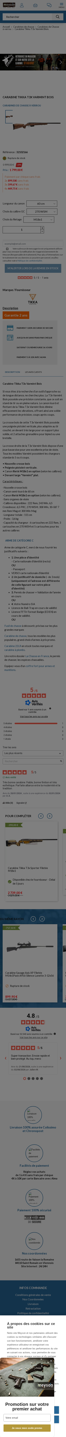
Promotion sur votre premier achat (27, 1406)
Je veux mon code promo (27, 1428)
